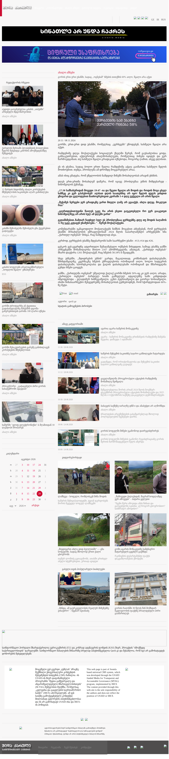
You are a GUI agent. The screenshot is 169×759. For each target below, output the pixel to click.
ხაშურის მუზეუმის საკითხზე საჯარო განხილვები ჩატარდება (133, 353)
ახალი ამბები (9, 116)
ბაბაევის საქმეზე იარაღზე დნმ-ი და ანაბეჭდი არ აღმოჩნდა (133, 406)
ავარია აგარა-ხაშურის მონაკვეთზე (120, 328)
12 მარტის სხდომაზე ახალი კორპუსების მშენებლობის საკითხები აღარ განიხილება (25, 190)
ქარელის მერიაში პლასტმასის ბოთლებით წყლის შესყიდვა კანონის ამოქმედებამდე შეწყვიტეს (25, 151)
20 (34, 482)
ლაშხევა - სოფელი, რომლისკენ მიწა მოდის (82, 496)
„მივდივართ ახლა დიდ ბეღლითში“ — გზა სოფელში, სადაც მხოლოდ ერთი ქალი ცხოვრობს (81, 552)
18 (34, 470)
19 (34, 476)
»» (47, 459)
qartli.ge (72, 301)
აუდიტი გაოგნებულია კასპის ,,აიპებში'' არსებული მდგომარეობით (23, 110)
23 (34, 499)
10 (28, 465)
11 (28, 470)
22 (34, 493)
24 (39, 465)
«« (10, 459)
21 (34, 488)
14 (28, 488)
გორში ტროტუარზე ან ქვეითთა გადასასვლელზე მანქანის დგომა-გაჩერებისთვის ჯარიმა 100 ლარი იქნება (23, 308)
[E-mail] (72, 294)
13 (28, 482)
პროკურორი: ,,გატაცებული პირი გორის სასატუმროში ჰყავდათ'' (24, 387)
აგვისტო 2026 (28, 459)
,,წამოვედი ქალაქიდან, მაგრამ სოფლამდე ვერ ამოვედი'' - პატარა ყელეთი (138, 497)
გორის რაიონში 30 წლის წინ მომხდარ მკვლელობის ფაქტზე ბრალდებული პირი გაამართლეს (137, 611)
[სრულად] (166, 346)
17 (34, 465)
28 (39, 488)
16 (28, 499)
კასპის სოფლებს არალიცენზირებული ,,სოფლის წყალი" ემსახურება (23, 268)
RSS (4, 274)
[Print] (62, 294)
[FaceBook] (159, 85)
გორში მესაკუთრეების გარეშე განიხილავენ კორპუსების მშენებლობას (25, 348)
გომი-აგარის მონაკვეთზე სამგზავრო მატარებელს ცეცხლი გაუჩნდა (135, 550)
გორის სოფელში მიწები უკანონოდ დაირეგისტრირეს (130, 431)
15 (28, 493)
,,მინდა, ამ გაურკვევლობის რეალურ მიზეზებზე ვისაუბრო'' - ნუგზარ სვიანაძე (83, 609)
